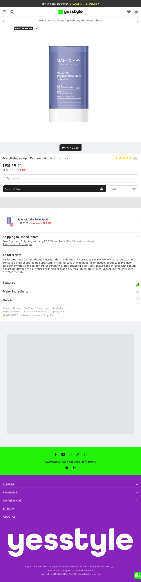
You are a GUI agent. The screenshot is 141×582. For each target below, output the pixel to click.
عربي (113, 566)
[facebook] (56, 454)
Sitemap (8, 508)
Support (8, 484)
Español (56, 566)
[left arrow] (4, 20)
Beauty (16, 308)
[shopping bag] (136, 11)
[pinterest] (85, 454)
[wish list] (129, 11)
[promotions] (137, 285)
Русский (105, 566)
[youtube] (63, 454)
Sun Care (28, 308)
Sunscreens (43, 308)
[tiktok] (78, 454)
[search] (12, 11)
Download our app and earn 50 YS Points (70, 462)
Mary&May (10, 158)
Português (95, 566)
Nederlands (75, 566)
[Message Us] (137, 575)
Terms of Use (53, 570)
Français (38, 566)
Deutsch (47, 566)
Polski (85, 566)
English (28, 566)
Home (6, 308)
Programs (10, 492)
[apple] (67, 467)
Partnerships (12, 500)
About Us (9, 516)
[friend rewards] (137, 292)
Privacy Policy (67, 570)
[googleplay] (74, 467)
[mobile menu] (4, 11)
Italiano (65, 566)
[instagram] (70, 454)
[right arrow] (137, 20)
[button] (70, 3)
